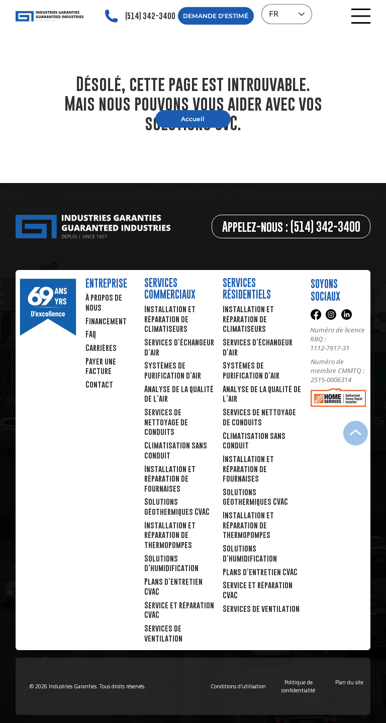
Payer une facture (100, 366)
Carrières (101, 347)
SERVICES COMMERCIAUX (170, 288)
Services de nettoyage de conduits (259, 416)
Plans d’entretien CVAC (260, 571)
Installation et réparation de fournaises (248, 468)
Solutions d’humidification (250, 553)
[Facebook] (316, 314)
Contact (99, 384)
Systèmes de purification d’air (251, 370)
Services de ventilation (261, 608)
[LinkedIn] (346, 314)
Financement (106, 320)
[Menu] (361, 16)
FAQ (90, 333)
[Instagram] (331, 314)
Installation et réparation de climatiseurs (248, 318)
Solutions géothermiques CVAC (255, 496)
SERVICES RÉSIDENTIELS (247, 288)
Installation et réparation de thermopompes (248, 524)
